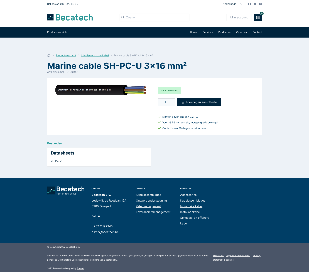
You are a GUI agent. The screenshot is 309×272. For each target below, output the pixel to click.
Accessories (188, 195)
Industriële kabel (191, 206)
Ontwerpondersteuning (151, 200)
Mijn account (239, 17)
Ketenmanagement (148, 206)
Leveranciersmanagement (153, 212)
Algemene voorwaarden (238, 255)
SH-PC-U (56, 160)
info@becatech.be (106, 232)
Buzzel (80, 268)
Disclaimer (218, 255)
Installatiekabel (190, 212)
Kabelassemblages (148, 195)
